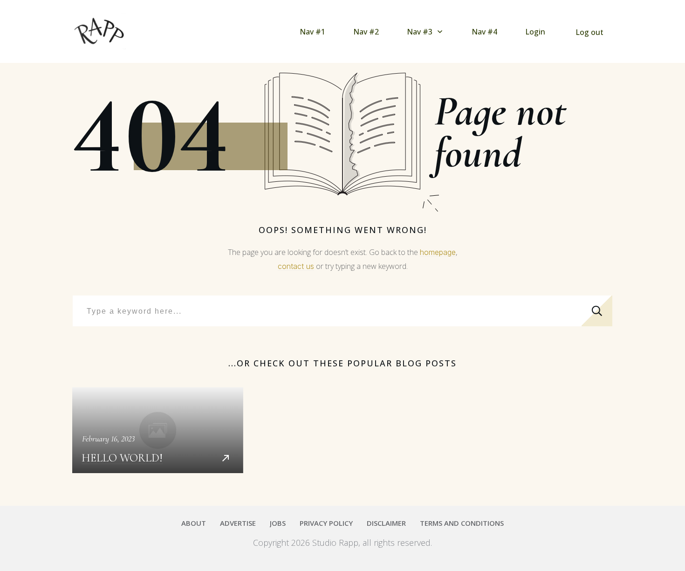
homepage (438, 252)
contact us (296, 266)
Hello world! (157, 430)
